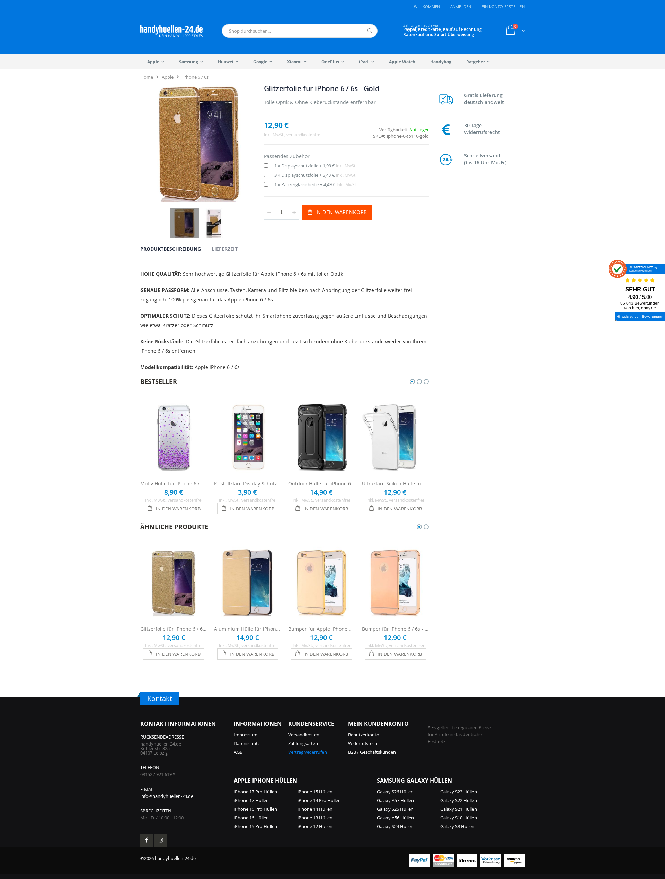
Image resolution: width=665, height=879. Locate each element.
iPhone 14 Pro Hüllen (319, 800)
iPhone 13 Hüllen (315, 818)
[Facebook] (146, 840)
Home (146, 77)
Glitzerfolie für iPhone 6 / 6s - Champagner (173, 629)
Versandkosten (303, 735)
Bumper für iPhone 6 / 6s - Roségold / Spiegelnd (395, 629)
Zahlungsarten (303, 743)
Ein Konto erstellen (503, 6)
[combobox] (300, 31)
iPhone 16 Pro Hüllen (255, 809)
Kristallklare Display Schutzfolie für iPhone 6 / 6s (247, 483)
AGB (238, 752)
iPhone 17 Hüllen (251, 800)
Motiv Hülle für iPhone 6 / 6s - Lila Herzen (173, 483)
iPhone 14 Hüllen (315, 809)
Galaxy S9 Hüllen (457, 826)
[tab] (175, 248)
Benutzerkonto (363, 735)
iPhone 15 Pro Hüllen (255, 826)
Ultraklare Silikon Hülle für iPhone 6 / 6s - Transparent (395, 483)
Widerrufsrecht (363, 743)
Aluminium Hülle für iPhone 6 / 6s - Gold (247, 629)
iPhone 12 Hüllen (315, 826)
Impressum (245, 735)
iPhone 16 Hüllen (251, 818)
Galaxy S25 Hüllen (395, 809)
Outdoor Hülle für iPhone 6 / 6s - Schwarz (321, 483)
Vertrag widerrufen (307, 752)
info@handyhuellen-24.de (166, 796)
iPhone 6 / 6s (195, 77)
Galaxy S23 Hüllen (458, 791)
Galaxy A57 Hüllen (395, 800)
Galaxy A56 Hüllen (395, 818)
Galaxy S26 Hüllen (395, 791)
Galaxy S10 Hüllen (458, 818)
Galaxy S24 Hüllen (395, 826)
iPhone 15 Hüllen (315, 791)
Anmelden (460, 6)
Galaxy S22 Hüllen (458, 800)
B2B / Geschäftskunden (372, 752)
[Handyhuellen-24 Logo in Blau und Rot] (171, 31)
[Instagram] (160, 840)
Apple (168, 77)
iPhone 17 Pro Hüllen (255, 791)
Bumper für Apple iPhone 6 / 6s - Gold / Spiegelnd (321, 629)
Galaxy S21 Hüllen (458, 809)
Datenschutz (247, 743)
